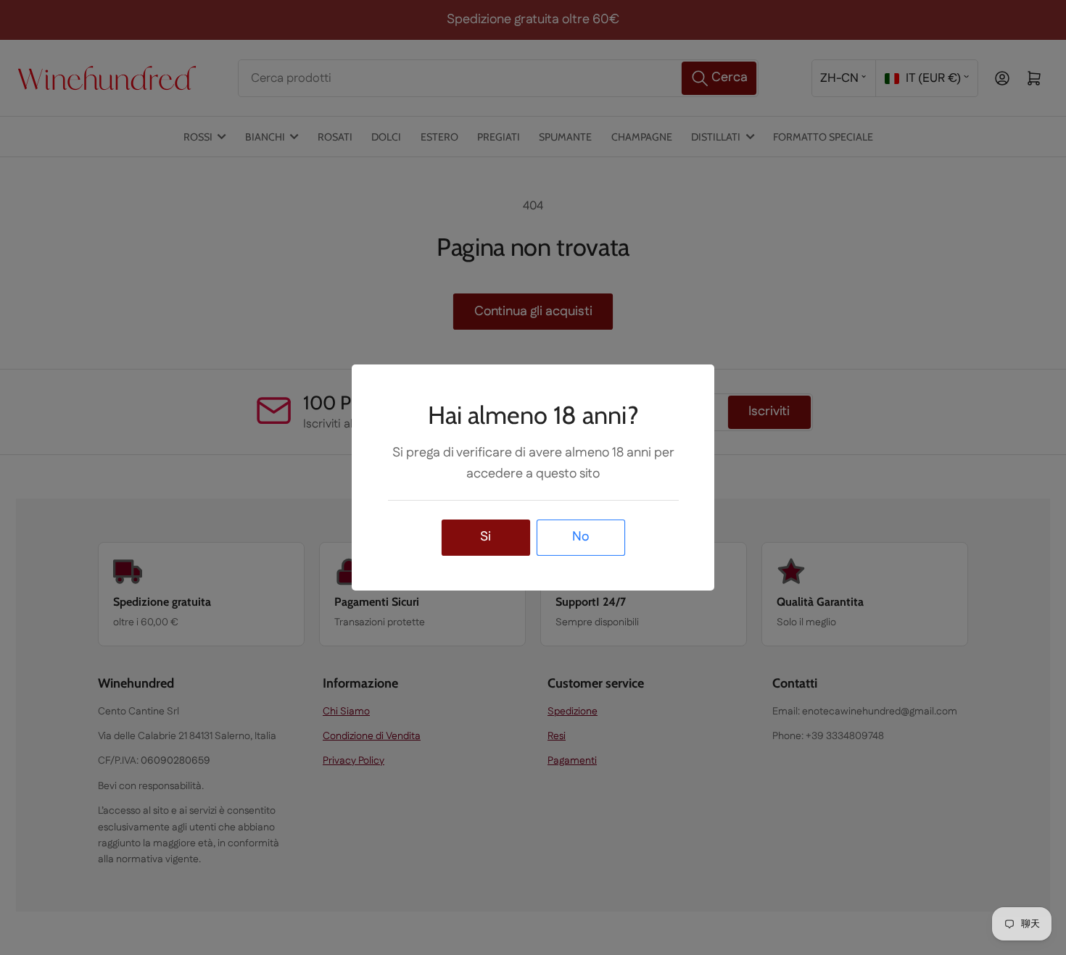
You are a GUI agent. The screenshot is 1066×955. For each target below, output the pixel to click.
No (580, 536)
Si (485, 536)
